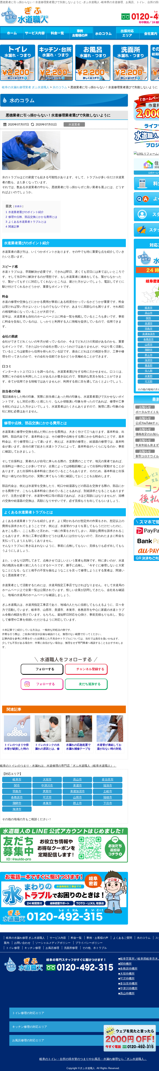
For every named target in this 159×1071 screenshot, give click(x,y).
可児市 (47, 797)
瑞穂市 (107, 797)
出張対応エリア (127, 33)
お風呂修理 (52, 947)
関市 (17, 785)
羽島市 (17, 791)
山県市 (77, 797)
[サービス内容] (27, 33)
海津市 (17, 809)
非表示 (18, 206)
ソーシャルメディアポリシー (53, 942)
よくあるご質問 (122, 937)
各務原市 (17, 797)
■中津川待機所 (127, 988)
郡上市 (77, 803)
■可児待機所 (126, 978)
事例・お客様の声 (81, 33)
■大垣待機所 (126, 973)
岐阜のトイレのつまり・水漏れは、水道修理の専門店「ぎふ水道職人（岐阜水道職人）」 (58, 765)
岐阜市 (17, 779)
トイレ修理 (13, 947)
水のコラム (104, 33)
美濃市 (77, 785)
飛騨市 (17, 803)
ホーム (11, 33)
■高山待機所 (126, 993)
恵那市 (47, 791)
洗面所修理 (71, 947)
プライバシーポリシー (89, 942)
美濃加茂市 (77, 791)
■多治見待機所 (127, 983)
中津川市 (47, 785)
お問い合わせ (22, 942)
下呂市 (107, 803)
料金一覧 (58, 33)
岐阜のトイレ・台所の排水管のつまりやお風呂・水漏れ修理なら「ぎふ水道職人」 (93, 1059)
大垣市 (47, 779)
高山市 (77, 779)
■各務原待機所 (127, 968)
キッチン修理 (32, 947)
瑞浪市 (107, 785)
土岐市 (107, 791)
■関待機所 (125, 963)
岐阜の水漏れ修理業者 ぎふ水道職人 (25, 87)
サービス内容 (34, 33)
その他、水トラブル (94, 947)
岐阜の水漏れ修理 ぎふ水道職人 (25, 937)
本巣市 (47, 803)
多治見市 (107, 779)
